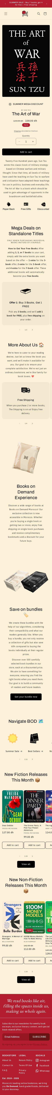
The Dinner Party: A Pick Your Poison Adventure (32, 827)
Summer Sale (12, 751)
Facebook (44, 1065)
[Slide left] (19, 330)
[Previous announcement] (5, 4)
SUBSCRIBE (39, 1037)
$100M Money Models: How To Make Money (33, 937)
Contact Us (7, 1065)
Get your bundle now (26, 696)
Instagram (45, 1060)
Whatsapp (45, 1071)
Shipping (17, 131)
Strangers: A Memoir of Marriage (12, 937)
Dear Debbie (7, 825)
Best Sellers (34, 751)
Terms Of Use (25, 1065)
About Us (6, 1060)
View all (26, 864)
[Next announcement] (46, 4)
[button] (6, 13)
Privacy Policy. (40, 1044)
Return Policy (25, 1060)
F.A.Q (4, 1070)
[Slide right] (32, 330)
